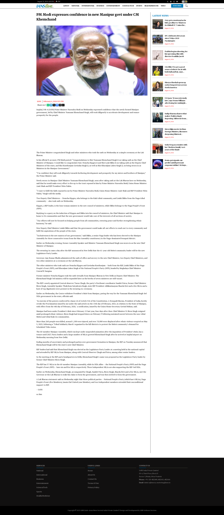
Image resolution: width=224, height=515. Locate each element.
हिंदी (59, 1)
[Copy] (63, 105)
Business (100, 6)
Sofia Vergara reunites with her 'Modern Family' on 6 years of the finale (176, 147)
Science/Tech (128, 6)
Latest (66, 6)
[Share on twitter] (54, 105)
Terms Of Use (93, 483)
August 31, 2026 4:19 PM (45, 1)
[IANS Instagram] (173, 1)
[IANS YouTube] (176, 1)
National (75, 6)
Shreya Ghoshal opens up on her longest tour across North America (176, 84)
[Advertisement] (91, 134)
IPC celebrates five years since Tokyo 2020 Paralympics (175, 38)
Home (90, 471)
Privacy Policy (93, 487)
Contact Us (92, 479)
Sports (139, 6)
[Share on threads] (60, 105)
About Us (91, 475)
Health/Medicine (152, 6)
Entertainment (113, 6)
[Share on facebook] (57, 105)
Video (163, 6)
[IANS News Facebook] (170, 1)
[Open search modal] (186, 6)
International (88, 6)
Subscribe (177, 6)
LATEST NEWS (160, 15)
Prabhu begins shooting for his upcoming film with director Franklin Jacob (176, 53)
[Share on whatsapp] (48, 105)
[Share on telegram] (51, 105)
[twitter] (166, 1)
